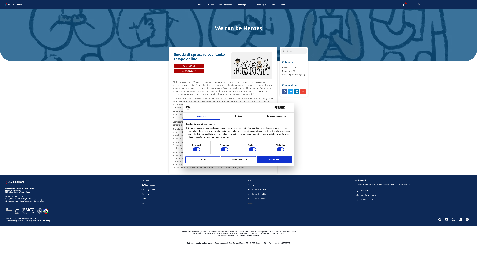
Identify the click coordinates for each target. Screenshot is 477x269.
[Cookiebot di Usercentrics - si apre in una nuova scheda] (274, 107)
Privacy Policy (254, 180)
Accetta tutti (274, 160)
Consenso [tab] (201, 116)
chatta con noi (367, 199)
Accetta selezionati (238, 160)
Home (199, 5)
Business (286, 67)
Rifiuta (203, 160)
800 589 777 (366, 190)
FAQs (250, 203)
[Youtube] (447, 219)
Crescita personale (291, 74)
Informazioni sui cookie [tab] (275, 116)
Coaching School (244, 5)
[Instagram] (453, 219)
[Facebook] (440, 219)
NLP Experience (225, 5)
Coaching (190, 65)
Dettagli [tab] (238, 116)
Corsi (273, 5)
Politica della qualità (256, 198)
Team (282, 5)
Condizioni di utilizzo (257, 189)
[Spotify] (467, 219)
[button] (284, 91)
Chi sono (210, 5)
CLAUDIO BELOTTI (16, 4)
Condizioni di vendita (257, 194)
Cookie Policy (253, 185)
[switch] (224, 149)
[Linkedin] (460, 219)
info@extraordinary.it (370, 195)
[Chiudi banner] (291, 107)
